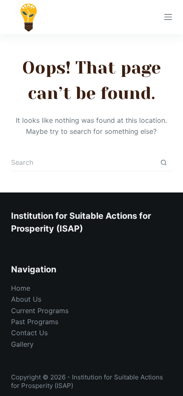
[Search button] (163, 162)
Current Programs (40, 310)
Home (20, 288)
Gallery (22, 344)
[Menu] (168, 17)
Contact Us (29, 332)
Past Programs (34, 321)
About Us (26, 299)
